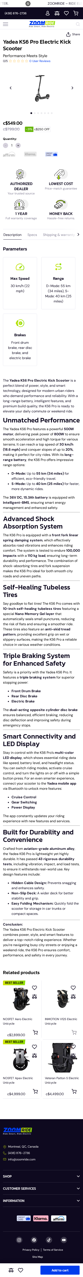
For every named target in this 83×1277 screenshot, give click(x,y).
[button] (31, 113)
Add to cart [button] (35, 1032)
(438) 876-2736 (16, 13)
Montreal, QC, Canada (23, 1146)
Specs (32, 235)
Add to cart (60, 1270)
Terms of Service (53, 1250)
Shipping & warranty (59, 235)
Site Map (37, 1257)
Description (12, 235)
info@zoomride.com (21, 1159)
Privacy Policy (31, 1250)
